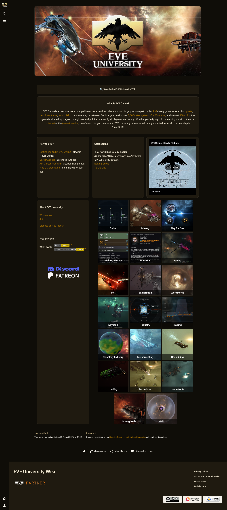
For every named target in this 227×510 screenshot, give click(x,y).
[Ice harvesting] (145, 344)
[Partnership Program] (30, 483)
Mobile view (200, 486)
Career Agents (47, 159)
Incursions (145, 389)
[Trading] (177, 310)
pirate (189, 111)
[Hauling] (113, 376)
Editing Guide (101, 163)
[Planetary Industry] (113, 344)
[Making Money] (113, 248)
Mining (145, 228)
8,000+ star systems (139, 115)
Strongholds (129, 421)
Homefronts (177, 389)
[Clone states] (177, 215)
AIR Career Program (50, 163)
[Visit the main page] (4, 5)
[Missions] (145, 248)
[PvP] (113, 280)
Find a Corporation (50, 167)
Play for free (177, 228)
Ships (113, 228)
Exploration (145, 292)
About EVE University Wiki (207, 476)
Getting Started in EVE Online (55, 151)
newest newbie (70, 123)
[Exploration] (145, 280)
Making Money (113, 260)
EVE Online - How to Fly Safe (165, 143)
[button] (172, 167)
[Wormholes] (177, 280)
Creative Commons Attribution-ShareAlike (127, 437)
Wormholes (177, 292)
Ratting (177, 260)
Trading (177, 324)
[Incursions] (145, 376)
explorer (45, 115)
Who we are (46, 215)
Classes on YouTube (50, 225)
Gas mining (177, 357)
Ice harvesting (145, 357)
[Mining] (145, 215)
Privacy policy (201, 471)
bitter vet (50, 123)
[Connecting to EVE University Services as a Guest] (63, 269)
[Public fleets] (161, 408)
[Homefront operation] (177, 376)
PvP (155, 111)
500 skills (184, 115)
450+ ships (159, 115)
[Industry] (145, 310)
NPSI (161, 421)
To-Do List (100, 167)
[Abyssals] (113, 312)
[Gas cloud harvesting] (177, 344)
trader (54, 115)
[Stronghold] (129, 408)
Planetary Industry (113, 357)
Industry (145, 324)
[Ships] (113, 215)
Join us (44, 219)
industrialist (65, 115)
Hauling (113, 389)
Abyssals (113, 324)
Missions (145, 260)
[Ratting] (177, 248)
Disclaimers (200, 481)
